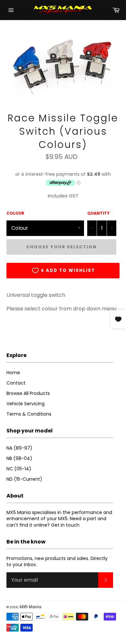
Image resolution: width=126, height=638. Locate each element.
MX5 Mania (30, 607)
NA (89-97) (19, 448)
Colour (15, 213)
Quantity (98, 213)
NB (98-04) (19, 458)
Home (13, 372)
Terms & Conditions (28, 414)
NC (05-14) (18, 468)
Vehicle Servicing (25, 403)
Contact (16, 383)
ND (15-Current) (24, 479)
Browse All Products (28, 393)
